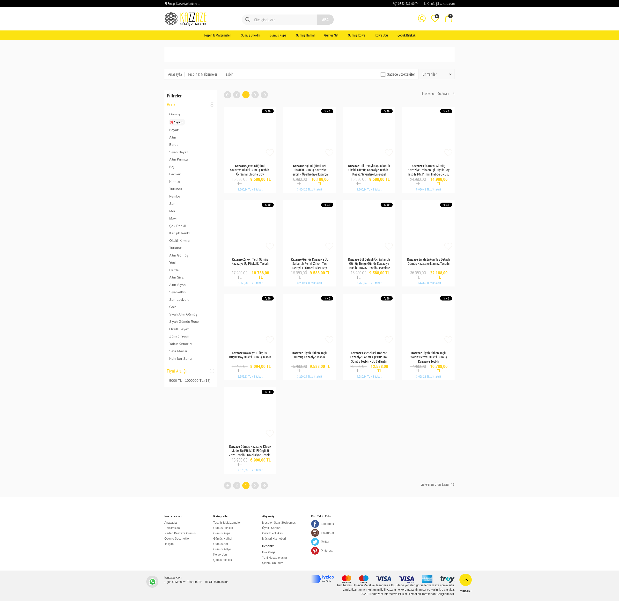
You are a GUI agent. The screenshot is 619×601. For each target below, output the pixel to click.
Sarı (172, 203)
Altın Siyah (177, 277)
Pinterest (326, 550)
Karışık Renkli (179, 233)
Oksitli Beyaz (179, 329)
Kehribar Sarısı (180, 358)
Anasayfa (175, 74)
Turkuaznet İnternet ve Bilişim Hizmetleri (394, 594)
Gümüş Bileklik (250, 35)
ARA (325, 19)
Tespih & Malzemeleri (217, 35)
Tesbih (229, 74)
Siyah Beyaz (178, 152)
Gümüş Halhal (305, 35)
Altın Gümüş (178, 255)
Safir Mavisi (178, 351)
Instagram (327, 533)
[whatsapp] (152, 582)
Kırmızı (174, 181)
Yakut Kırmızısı (180, 344)
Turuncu (175, 189)
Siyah (178, 122)
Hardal (174, 270)
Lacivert (175, 174)
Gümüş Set (331, 35)
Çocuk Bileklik (406, 35)
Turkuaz (175, 248)
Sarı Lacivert (179, 299)
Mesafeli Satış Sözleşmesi (279, 522)
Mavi (173, 218)
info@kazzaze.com (442, 3)
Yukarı (465, 591)
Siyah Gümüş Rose (184, 321)
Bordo (173, 145)
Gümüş (174, 114)
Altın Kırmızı (178, 159)
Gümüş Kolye (356, 35)
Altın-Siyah (177, 285)
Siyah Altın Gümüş (183, 314)
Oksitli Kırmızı (179, 240)
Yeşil (172, 262)
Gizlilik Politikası (272, 533)
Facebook (327, 524)
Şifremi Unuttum (272, 563)
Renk (171, 106)
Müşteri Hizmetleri (274, 538)
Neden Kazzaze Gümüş (180, 533)
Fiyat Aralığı (177, 372)
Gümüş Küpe (278, 35)
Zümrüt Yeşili (179, 336)
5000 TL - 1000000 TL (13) (190, 380)
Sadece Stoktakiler (401, 74)
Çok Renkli (177, 226)
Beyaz (174, 130)
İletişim (169, 544)
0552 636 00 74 (408, 3)
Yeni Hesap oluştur (274, 557)
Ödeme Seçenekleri (177, 538)
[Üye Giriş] (421, 15)
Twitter (325, 541)
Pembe (174, 196)
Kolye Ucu (381, 35)
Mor (172, 211)
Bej (171, 167)
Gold (173, 307)
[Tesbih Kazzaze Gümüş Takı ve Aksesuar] (186, 15)
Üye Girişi (268, 552)
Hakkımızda (172, 528)
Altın (172, 137)
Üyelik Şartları (271, 528)
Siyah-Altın (177, 292)
